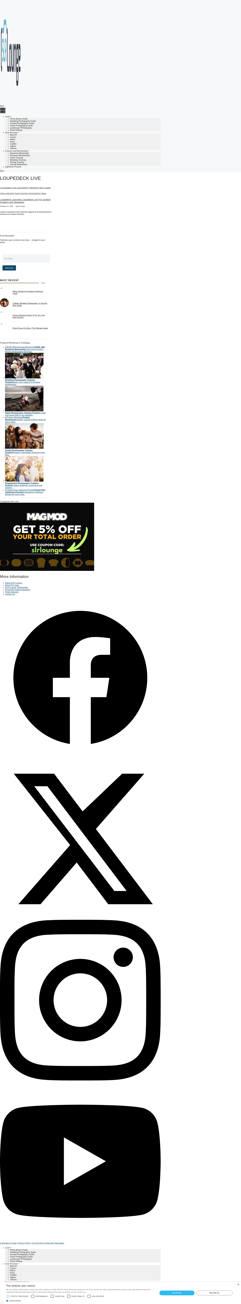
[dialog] (120, 1293)
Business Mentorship (19, 153)
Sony (12, 142)
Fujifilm (13, 144)
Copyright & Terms (8, 1243)
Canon (13, 137)
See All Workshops (18, 164)
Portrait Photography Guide (22, 123)
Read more (82, 1292)
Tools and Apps (7, 194)
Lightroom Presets (13, 167)
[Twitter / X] (80, 919)
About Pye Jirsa (12, 585)
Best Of (13, 135)
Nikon (12, 139)
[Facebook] (80, 757)
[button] (2, 106)
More (43, 283)
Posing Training (17, 162)
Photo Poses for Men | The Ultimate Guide (30, 328)
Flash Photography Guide (21, 126)
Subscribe (9, 268)
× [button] (238, 1285)
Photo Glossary (12, 592)
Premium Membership (20, 155)
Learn (7, 116)
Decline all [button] (214, 1293)
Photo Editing (16, 130)
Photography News (37, 194)
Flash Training (16, 158)
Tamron (13, 148)
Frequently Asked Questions (17, 590)
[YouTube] (80, 1241)
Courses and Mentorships (16, 151)
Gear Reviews (11, 133)
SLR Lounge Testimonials (16, 587)
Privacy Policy (24, 1243)
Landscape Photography (21, 128)
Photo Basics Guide (19, 119)
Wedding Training (18, 160)
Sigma (13, 146)
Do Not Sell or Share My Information (48, 1243)
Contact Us (10, 594)
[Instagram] (80, 1080)
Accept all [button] (177, 1293)
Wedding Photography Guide (23, 121)
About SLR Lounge (13, 583)
